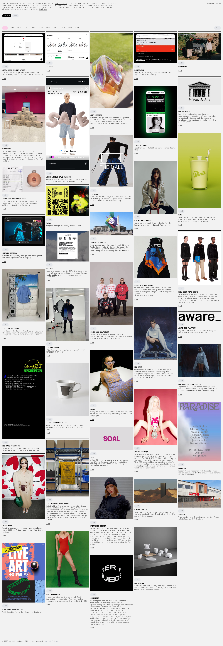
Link (4, 78)
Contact (7, 16)
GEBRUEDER (182, 297)
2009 (77, 28)
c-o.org (153, 75)
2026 (12, 28)
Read (217, 28)
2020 (48, 28)
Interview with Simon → (144, 296)
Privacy (55, 641)
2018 (63, 28)
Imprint (48, 641)
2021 (41, 28)
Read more (43, 9)
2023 (33, 28)
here (180, 299)
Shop (15, 16)
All (5, 28)
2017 (70, 28)
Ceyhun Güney (61, 3)
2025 (19, 28)
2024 (26, 28)
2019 (55, 28)
